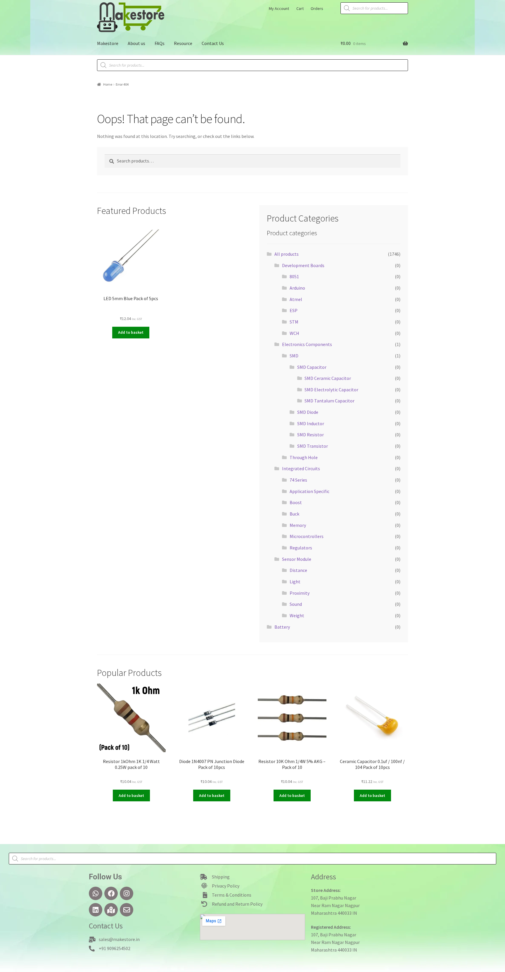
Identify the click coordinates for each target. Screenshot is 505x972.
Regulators (301, 548)
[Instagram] (126, 893)
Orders (317, 8)
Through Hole (304, 457)
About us (136, 43)
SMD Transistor (312, 446)
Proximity (299, 593)
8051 (294, 276)
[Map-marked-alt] (111, 909)
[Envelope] (126, 909)
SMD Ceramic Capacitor (328, 378)
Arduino (297, 288)
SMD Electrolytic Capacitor (331, 389)
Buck (294, 514)
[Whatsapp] (95, 893)
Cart (300, 8)
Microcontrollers (307, 536)
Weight (297, 615)
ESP (294, 310)
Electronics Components (307, 344)
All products (286, 254)
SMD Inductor (310, 423)
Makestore (107, 43)
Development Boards (303, 265)
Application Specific (309, 491)
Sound (296, 604)
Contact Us (213, 43)
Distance (298, 570)
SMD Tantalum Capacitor (329, 401)
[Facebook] (111, 893)
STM (294, 322)
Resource (183, 43)
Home (107, 84)
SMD (294, 356)
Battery (282, 627)
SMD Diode (307, 412)
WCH (294, 333)
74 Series (298, 480)
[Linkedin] (95, 909)
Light (295, 581)
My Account (279, 8)
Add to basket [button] (130, 332)
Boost (296, 502)
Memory (298, 525)
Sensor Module (296, 559)
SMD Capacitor (311, 367)
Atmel (296, 299)
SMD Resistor (310, 434)
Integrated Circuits (301, 468)
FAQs (160, 43)
